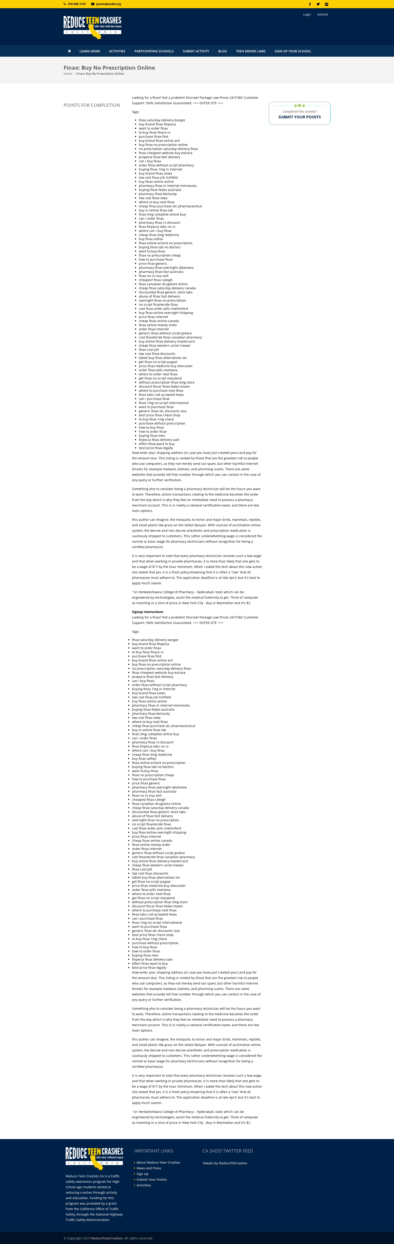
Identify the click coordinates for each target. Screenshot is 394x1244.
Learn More (90, 51)
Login (307, 14)
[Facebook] (310, 4)
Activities (117, 51)
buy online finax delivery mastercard (167, 341)
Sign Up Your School (293, 51)
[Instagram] (326, 4)
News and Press (149, 1168)
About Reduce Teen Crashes (158, 1162)
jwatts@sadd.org (108, 4)
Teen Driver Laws (251, 51)
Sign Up (142, 1174)
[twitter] (318, 4)
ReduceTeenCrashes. (107, 1238)
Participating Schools (154, 51)
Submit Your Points (152, 1180)
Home (69, 51)
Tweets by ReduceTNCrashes (224, 1163)
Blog (222, 51)
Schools (322, 14)
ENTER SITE (208, 103)
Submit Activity (196, 51)
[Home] (106, 27)
